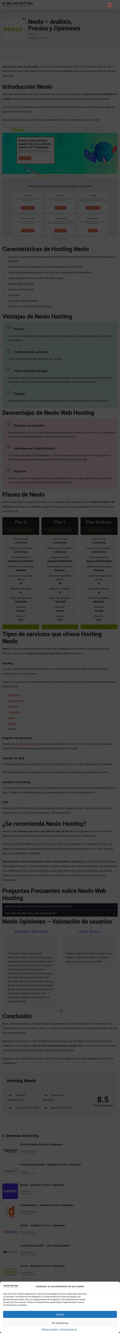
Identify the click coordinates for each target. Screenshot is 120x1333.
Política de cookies (50, 1329)
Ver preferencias (60, 1323)
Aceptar (60, 1314)
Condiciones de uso (68, 1329)
